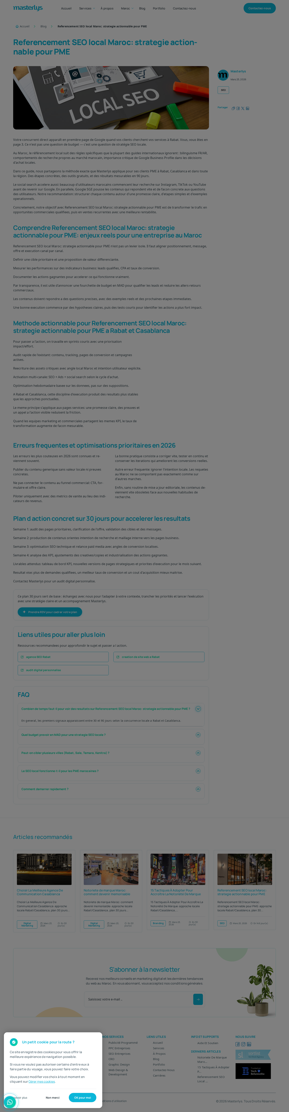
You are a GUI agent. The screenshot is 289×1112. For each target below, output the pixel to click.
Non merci (53, 1097)
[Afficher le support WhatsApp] (10, 1102)
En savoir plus (18, 1097)
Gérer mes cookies (42, 1081)
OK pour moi (82, 1097)
